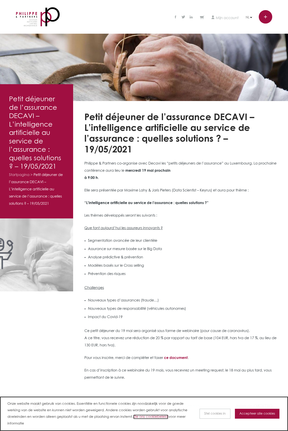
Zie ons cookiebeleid (151, 416)
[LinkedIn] (191, 17)
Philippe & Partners (38, 17)
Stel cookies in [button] (215, 413)
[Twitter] (183, 17)
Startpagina (19, 175)
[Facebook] (176, 17)
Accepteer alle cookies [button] (257, 413)
